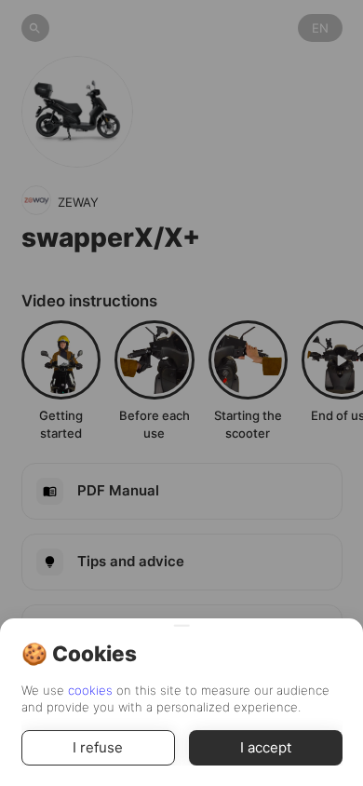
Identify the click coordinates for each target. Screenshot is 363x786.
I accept (265, 747)
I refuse (98, 747)
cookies (90, 690)
